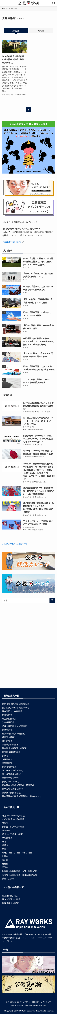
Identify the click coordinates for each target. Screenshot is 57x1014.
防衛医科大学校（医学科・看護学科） (19, 785)
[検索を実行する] (52, 600)
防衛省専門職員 (9, 766)
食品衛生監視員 (9, 718)
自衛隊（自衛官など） (12, 792)
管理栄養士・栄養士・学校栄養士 (17, 852)
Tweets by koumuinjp (12, 241)
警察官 (5, 822)
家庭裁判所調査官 (10, 744)
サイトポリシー (17, 1005)
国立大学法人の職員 (11, 899)
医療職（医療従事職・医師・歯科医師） (20, 870)
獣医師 (5, 856)
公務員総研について (14, 1002)
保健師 (5, 863)
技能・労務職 (8, 878)
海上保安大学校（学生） (13, 770)
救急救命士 (7, 830)
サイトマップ (46, 1002)
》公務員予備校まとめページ (15, 543)
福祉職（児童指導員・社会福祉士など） (20, 874)
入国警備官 (7, 759)
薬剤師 (5, 859)
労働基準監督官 (9, 722)
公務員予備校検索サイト (34, 1005)
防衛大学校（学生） (11, 781)
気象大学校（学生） (11, 777)
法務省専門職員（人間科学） (15, 725)
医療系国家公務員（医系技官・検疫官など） (22, 796)
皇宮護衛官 (7, 762)
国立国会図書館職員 (11, 751)
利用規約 (35, 1002)
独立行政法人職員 (10, 895)
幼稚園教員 (7, 837)
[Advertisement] (28, 650)
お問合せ (26, 1002)
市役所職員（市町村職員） (14, 819)
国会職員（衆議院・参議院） (15, 748)
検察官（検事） (9, 737)
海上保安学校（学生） (12, 773)
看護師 (5, 867)
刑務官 (5, 755)
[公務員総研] (28, 3)
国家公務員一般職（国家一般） (16, 707)
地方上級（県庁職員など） (14, 815)
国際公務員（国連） (11, 902)
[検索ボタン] (54, 3)
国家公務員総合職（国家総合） (16, 703)
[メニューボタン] (3, 3)
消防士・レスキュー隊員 (13, 826)
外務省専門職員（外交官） (14, 733)
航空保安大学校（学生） (13, 788)
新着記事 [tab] (15, 30)
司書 (4, 848)
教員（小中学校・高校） (13, 833)
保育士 (5, 841)
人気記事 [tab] (41, 30)
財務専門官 (7, 714)
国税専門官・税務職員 (12, 711)
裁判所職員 (7, 740)
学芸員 (5, 845)
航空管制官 (7, 729)
